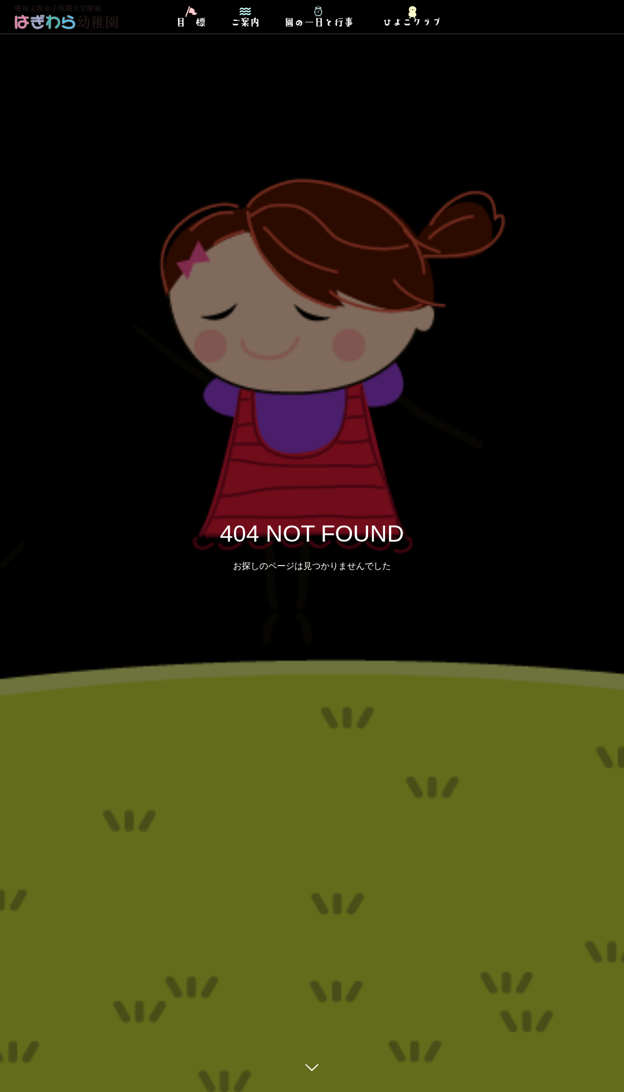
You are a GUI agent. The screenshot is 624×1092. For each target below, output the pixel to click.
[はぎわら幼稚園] (67, 17)
